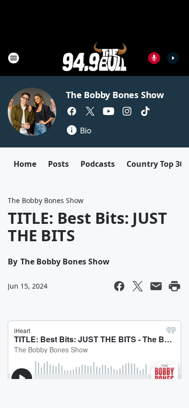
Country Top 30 (155, 164)
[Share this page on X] (137, 286)
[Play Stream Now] (173, 58)
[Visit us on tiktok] (145, 111)
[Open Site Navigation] (13, 58)
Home (25, 164)
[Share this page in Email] (156, 286)
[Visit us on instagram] (127, 111)
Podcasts (97, 164)
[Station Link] (95, 57)
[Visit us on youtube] (108, 111)
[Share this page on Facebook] (119, 286)
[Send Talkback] (154, 58)
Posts (58, 164)
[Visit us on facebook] (72, 111)
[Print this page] (174, 286)
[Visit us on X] (90, 111)
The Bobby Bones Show (115, 95)
